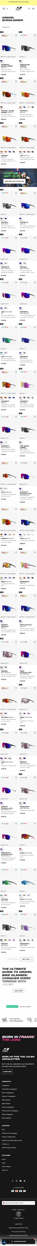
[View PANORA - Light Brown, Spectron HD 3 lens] (2, 667)
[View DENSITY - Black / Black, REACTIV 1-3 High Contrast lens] (6, 535)
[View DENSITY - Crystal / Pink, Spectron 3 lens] (14, 940)
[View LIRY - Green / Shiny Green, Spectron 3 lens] (2, 353)
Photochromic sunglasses (10, 1111)
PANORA (5, 671)
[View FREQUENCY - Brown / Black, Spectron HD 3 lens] (21, 803)
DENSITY (7, 538)
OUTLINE (7, 717)
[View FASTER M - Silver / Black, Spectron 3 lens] (25, 353)
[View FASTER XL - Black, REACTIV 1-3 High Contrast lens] (21, 218)
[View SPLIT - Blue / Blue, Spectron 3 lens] (21, 895)
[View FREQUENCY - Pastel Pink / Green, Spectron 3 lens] (33, 940)
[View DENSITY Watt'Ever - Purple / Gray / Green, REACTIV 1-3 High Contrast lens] (2, 621)
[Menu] (4, 8)
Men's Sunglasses (7, 1093)
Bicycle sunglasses (8, 1107)
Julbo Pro (5, 1170)
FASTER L (4, 156)
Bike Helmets (6, 1103)
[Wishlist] (29, 9)
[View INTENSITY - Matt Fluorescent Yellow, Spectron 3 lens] (29, 397)
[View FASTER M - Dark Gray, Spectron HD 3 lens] (6, 263)
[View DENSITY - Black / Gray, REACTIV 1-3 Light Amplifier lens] (10, 535)
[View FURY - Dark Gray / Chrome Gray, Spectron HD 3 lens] (6, 758)
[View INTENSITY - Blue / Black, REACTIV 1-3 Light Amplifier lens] (2, 397)
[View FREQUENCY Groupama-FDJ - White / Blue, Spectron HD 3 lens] (2, 849)
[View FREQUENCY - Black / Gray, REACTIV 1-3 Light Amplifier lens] (25, 578)
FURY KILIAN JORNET (25, 66)
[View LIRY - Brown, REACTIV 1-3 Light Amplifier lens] (25, 152)
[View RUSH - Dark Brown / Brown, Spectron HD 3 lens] (21, 713)
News (4, 1159)
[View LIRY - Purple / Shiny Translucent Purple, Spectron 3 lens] (6, 353)
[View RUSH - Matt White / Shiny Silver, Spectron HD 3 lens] (29, 713)
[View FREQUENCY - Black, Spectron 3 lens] (25, 940)
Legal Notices (18, 1224)
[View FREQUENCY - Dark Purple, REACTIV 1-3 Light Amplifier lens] (21, 578)
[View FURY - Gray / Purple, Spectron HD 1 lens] (10, 758)
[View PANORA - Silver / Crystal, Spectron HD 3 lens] (6, 667)
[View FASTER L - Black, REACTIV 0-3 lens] (14, 152)
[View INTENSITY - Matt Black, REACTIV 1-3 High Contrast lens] (10, 397)
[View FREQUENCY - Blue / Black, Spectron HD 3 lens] (25, 803)
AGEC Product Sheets (9, 1147)
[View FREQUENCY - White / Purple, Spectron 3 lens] (21, 940)
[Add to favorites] (16, 35)
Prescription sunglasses (9, 1089)
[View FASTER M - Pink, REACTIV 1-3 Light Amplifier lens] (29, 107)
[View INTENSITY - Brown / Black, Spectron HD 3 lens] (6, 442)
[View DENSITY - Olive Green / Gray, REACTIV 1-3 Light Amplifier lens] (2, 535)
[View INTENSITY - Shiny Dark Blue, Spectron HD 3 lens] (2, 442)
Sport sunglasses (7, 1114)
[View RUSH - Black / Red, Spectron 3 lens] (21, 849)
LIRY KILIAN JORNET (24, 447)
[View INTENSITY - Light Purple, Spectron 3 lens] (33, 397)
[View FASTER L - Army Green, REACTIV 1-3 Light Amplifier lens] (6, 152)
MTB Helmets (6, 1100)
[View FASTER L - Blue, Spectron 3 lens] (6, 218)
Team (3, 1163)
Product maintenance (8, 1137)
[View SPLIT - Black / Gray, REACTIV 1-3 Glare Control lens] (6, 488)
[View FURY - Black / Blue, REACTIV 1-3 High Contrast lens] (21, 535)
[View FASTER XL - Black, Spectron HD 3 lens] (21, 308)
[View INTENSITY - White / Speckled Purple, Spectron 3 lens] (21, 397)
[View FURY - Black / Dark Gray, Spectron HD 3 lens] (2, 758)
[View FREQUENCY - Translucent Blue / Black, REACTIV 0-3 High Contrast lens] (33, 578)
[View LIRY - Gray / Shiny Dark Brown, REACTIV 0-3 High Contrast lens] (33, 152)
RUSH (6, 582)
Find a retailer (6, 1166)
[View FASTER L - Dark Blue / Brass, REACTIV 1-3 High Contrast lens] (10, 152)
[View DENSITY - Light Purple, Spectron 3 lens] (10, 940)
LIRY (24, 156)
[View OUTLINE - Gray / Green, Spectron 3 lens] (2, 895)
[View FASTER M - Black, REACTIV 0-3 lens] (33, 107)
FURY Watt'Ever (26, 625)
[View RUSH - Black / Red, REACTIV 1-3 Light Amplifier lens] (2, 578)
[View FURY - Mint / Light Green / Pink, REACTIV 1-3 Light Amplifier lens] (33, 535)
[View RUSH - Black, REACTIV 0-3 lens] (14, 578)
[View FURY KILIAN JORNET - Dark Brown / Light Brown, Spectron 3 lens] (21, 61)
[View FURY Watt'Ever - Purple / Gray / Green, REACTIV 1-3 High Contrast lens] (21, 621)
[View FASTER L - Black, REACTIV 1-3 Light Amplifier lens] (2, 152)
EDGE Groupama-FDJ (25, 672)
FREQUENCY (24, 582)
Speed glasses (6, 1118)
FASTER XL (24, 223)
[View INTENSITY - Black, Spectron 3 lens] (25, 397)
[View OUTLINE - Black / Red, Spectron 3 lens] (6, 895)
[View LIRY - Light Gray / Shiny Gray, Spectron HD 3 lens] (2, 308)
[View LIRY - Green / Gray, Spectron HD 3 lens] (6, 308)
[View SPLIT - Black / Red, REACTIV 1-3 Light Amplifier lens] (2, 488)
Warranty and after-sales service (12, 1140)
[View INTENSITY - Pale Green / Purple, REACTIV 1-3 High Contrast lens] (14, 397)
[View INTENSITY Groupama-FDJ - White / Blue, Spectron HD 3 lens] (21, 488)
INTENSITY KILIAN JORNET (7, 66)
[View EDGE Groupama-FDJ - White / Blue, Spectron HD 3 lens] (21, 667)
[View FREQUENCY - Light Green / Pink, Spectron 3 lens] (29, 940)
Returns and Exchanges (9, 1133)
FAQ (3, 1129)
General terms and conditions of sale (18, 1228)
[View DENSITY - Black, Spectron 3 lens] (2, 940)
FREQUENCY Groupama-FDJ (7, 854)
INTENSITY (5, 401)
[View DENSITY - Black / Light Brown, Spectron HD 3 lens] (21, 758)
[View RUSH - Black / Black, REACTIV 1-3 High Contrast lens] (6, 578)
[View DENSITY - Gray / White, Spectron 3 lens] (6, 940)
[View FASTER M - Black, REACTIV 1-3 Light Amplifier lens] (21, 107)
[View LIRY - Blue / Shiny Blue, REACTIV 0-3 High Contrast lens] (29, 152)
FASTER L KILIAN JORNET (7, 111)
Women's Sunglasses (8, 1096)
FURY (25, 538)
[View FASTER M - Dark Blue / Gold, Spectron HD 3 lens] (2, 263)
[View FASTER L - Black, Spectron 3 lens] (2, 218)
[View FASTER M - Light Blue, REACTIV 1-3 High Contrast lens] (25, 107)
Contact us (5, 1144)
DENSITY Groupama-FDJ (7, 808)
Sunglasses (5, 1085)
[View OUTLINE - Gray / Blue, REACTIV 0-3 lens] (6, 713)
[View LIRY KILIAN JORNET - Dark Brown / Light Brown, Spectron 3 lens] (21, 442)
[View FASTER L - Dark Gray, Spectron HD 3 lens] (25, 263)
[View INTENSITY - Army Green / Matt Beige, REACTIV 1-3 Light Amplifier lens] (6, 397)
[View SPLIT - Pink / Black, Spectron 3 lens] (29, 895)
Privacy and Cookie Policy (18, 1231)
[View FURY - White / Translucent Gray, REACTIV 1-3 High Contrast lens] (29, 535)
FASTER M (24, 111)
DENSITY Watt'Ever (5, 626)
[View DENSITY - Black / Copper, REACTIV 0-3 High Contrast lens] (14, 535)
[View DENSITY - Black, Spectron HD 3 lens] (25, 758)
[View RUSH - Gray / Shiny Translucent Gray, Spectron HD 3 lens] (25, 713)
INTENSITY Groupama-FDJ (25, 493)
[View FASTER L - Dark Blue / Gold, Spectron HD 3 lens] (21, 263)
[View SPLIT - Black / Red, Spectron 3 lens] (25, 895)
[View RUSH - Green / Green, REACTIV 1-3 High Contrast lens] (10, 578)
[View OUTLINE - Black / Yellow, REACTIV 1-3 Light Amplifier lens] (2, 713)
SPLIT (6, 492)
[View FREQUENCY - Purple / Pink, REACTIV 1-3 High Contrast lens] (29, 578)
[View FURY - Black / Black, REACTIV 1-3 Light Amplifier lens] (25, 535)
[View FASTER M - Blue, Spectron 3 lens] (21, 353)
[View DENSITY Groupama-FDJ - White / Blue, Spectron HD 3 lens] (2, 803)
